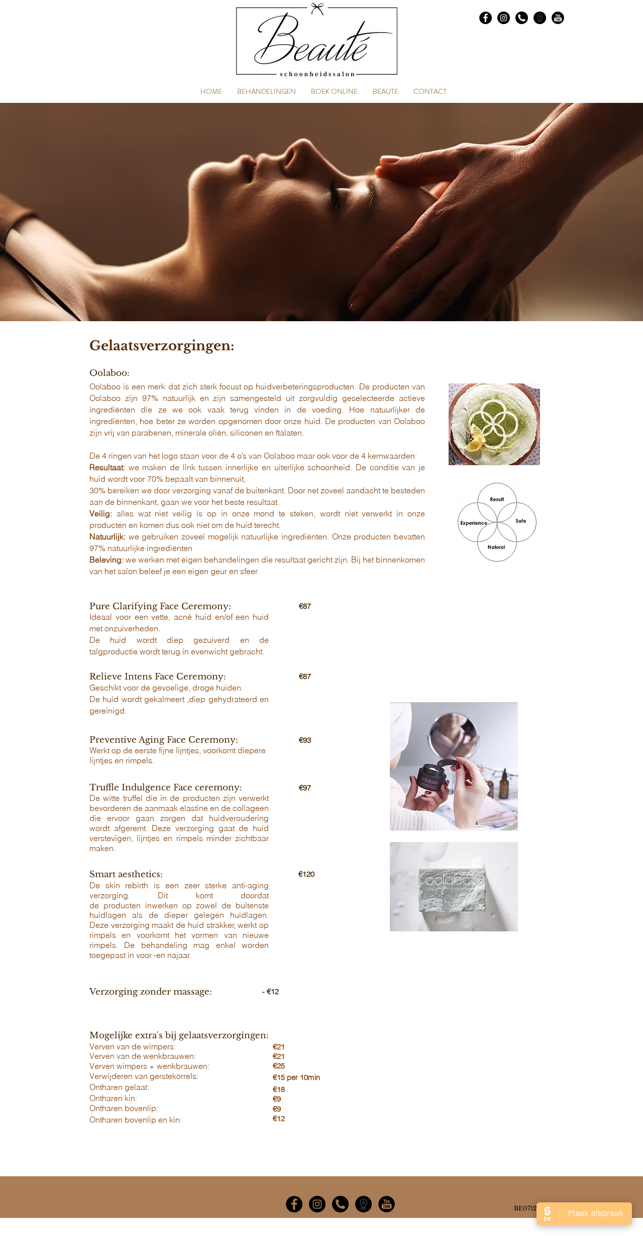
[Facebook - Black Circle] (485, 18)
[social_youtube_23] (558, 18)
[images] (539, 18)
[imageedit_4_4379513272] (363, 1204)
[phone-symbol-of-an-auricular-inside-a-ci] (521, 18)
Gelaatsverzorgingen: (161, 346)
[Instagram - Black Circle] (503, 18)
